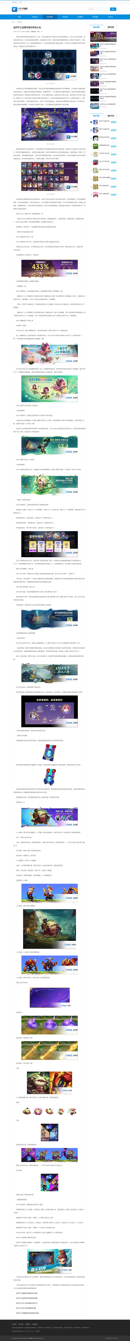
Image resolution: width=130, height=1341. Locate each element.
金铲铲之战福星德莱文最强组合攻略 (27, 1313)
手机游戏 (35, 17)
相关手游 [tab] (96, 116)
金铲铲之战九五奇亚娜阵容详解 (26, 1308)
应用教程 (80, 17)
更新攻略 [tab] (111, 27)
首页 (19, 17)
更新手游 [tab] (111, 116)
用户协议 (21, 1324)
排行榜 (110, 17)
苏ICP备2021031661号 (111, 1338)
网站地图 (14, 2)
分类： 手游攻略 (31, 31)
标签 (21, 2)
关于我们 (14, 1324)
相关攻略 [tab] (96, 27)
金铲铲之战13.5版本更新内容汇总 (26, 1303)
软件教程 (95, 17)
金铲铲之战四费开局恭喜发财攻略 (26, 1298)
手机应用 (65, 17)
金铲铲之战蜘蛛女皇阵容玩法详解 (26, 1293)
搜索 (113, 9)
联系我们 (28, 1324)
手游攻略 (50, 17)
